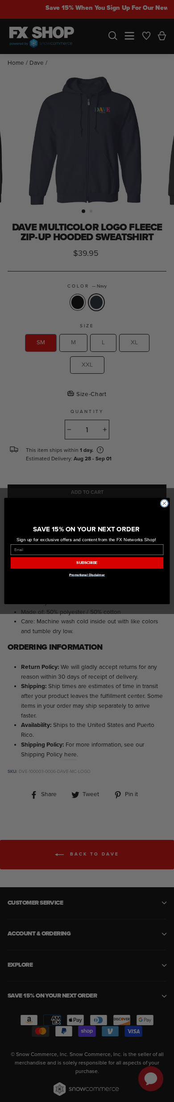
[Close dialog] (164, 503)
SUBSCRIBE (86, 562)
